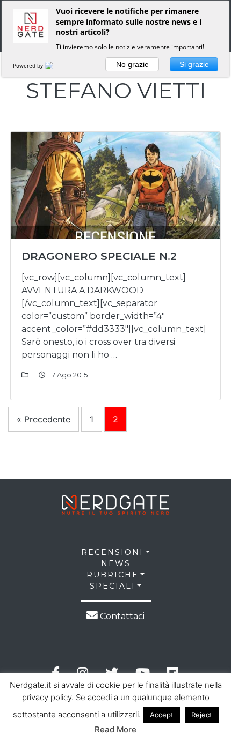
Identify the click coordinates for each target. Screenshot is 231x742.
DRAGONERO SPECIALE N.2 (99, 256)
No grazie (132, 64)
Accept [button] (162, 714)
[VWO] (55, 65)
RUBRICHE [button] (112, 575)
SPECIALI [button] (112, 586)
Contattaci (121, 616)
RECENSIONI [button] (112, 552)
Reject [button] (201, 714)
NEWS (116, 563)
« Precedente (43, 419)
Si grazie (194, 64)
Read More (115, 729)
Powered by (29, 65)
